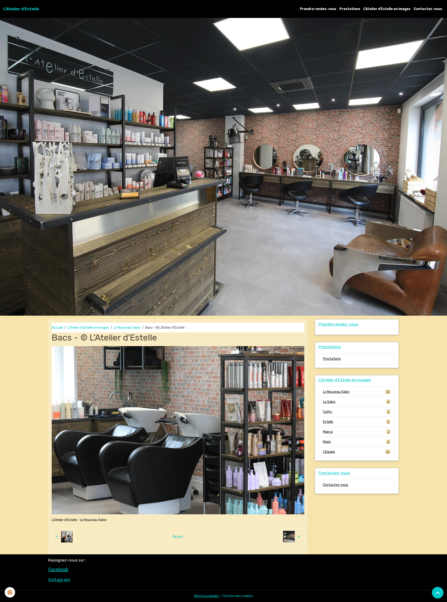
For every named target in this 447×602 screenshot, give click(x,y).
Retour (178, 537)
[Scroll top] (438, 593)
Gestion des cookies (238, 596)
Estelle (356, 422)
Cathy (356, 412)
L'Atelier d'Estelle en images (386, 9)
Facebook (58, 569)
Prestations (349, 9)
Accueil (57, 328)
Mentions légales (206, 596)
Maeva (356, 432)
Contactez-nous (428, 9)
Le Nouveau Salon (127, 328)
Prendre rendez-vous (318, 9)
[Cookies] (10, 592)
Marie (356, 442)
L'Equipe (356, 452)
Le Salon (356, 402)
